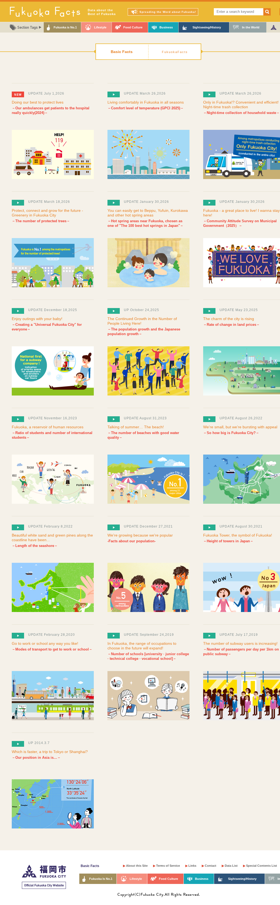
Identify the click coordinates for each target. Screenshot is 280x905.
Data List (230, 865)
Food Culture (132, 27)
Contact (209, 865)
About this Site (135, 865)
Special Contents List (260, 865)
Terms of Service (166, 865)
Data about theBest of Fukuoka (102, 12)
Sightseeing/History (206, 27)
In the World (250, 27)
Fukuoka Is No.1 (100, 878)
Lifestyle (100, 27)
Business (166, 27)
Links (190, 865)
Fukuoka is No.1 (65, 27)
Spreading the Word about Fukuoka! (167, 11)
